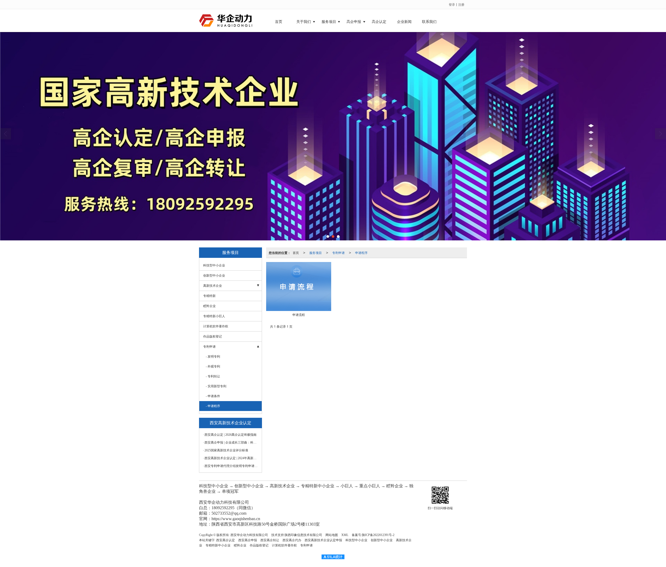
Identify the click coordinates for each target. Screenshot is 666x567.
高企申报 (354, 22)
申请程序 (361, 252)
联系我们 (429, 22)
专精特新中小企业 (218, 545)
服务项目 (329, 22)
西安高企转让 (269, 540)
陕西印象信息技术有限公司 (303, 535)
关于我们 (303, 22)
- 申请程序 (213, 406)
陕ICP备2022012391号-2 (378, 535)
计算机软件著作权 (215, 326)
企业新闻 (404, 22)
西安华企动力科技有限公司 (249, 535)
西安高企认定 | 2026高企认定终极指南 (230, 435)
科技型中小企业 (214, 265)
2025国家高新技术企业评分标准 (226, 450)
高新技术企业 (212, 286)
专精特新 (209, 296)
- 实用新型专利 (216, 386)
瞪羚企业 (209, 306)
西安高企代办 (292, 540)
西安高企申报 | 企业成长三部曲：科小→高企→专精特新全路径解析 (231, 442)
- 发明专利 (213, 356)
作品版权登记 (212, 336)
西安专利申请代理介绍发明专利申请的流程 (231, 466)
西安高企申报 (247, 540)
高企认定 (379, 22)
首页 (278, 22)
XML (344, 535)
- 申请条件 (213, 396)
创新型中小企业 (214, 275)
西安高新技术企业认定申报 (323, 540)
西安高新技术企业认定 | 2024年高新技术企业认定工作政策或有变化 (231, 458)
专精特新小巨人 (214, 316)
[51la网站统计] (333, 556)
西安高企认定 (225, 540)
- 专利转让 (213, 376)
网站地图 (331, 535)
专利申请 (338, 252)
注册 (461, 4)
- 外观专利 (213, 366)
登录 (452, 4)
